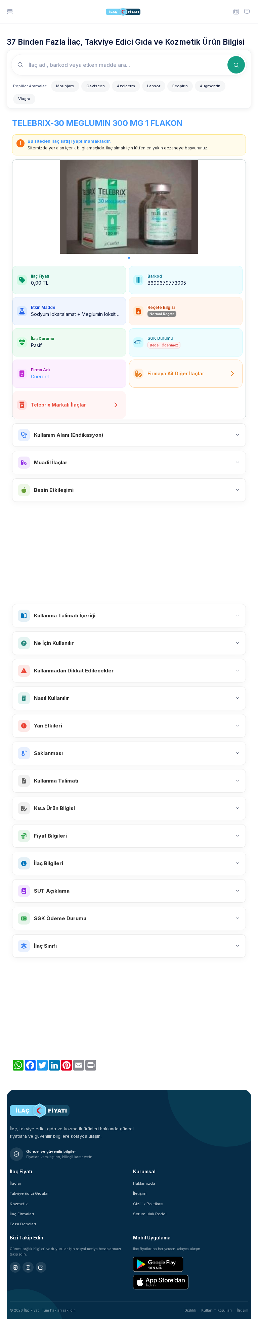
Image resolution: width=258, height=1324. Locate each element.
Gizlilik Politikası (148, 1203)
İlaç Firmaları (22, 1214)
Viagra (24, 98)
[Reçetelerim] (235, 11)
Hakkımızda (144, 1183)
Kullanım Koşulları (216, 1310)
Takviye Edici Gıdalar (29, 1193)
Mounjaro (65, 86)
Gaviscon (95, 86)
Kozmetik (19, 1203)
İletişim (139, 1193)
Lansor (153, 86)
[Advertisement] (129, 553)
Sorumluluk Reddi (150, 1214)
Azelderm (126, 86)
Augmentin (210, 86)
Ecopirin (180, 86)
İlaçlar (15, 1183)
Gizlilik (190, 1310)
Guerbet (40, 376)
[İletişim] (247, 11)
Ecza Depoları (23, 1224)
